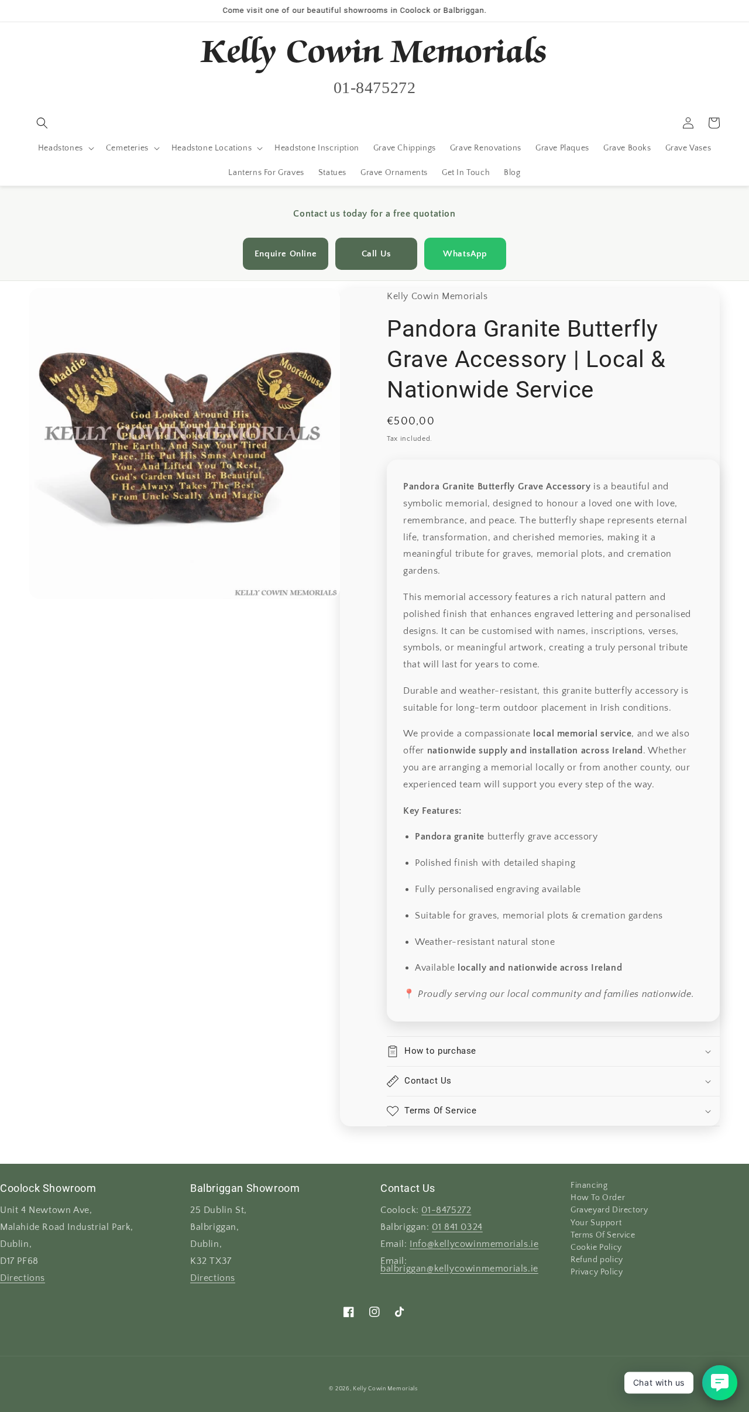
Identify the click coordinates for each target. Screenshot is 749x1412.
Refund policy (597, 1259)
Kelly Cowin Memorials (385, 1389)
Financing (589, 1186)
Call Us (376, 254)
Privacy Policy (597, 1272)
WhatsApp (465, 254)
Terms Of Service (603, 1235)
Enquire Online (286, 254)
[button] (42, 123)
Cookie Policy (596, 1247)
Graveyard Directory (609, 1210)
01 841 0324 (457, 1227)
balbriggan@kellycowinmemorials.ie (459, 1269)
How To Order (598, 1197)
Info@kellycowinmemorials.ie (474, 1244)
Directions (22, 1278)
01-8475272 (446, 1210)
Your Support (596, 1223)
